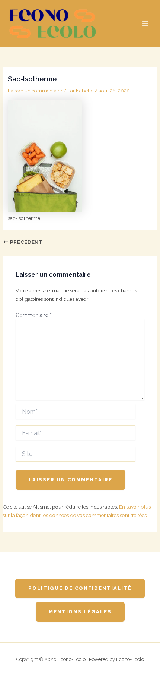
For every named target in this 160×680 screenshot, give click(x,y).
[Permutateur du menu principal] (145, 23)
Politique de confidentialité (80, 588)
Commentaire (34, 315)
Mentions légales (80, 611)
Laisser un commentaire (35, 91)
